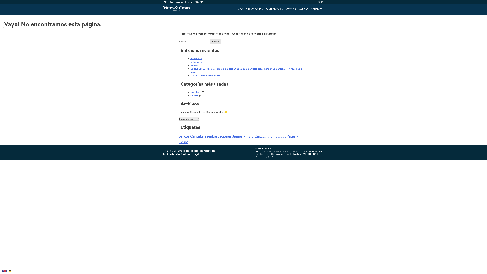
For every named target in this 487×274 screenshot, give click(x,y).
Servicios (290, 9)
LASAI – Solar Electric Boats (205, 75)
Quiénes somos (254, 9)
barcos (184, 136)
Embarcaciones (274, 9)
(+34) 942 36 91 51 (197, 2)
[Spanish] (5, 270)
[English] (3, 270)
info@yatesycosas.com (175, 2)
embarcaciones (219, 136)
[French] (7, 270)
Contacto (317, 9)
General (194, 95)
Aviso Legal (193, 154)
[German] (10, 270)
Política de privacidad (174, 154)
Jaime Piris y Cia (246, 136)
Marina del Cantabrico (267, 137)
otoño (277, 137)
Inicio (240, 9)
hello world (196, 58)
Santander (282, 137)
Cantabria (198, 136)
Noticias (303, 9)
